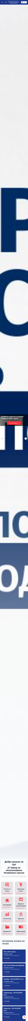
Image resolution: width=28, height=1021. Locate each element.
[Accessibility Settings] (24, 1017)
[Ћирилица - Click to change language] (24, 2)
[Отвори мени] (2, 2)
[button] (14, 956)
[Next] (26, 438)
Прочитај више (13, 423)
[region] (14, 438)
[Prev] (2, 438)
